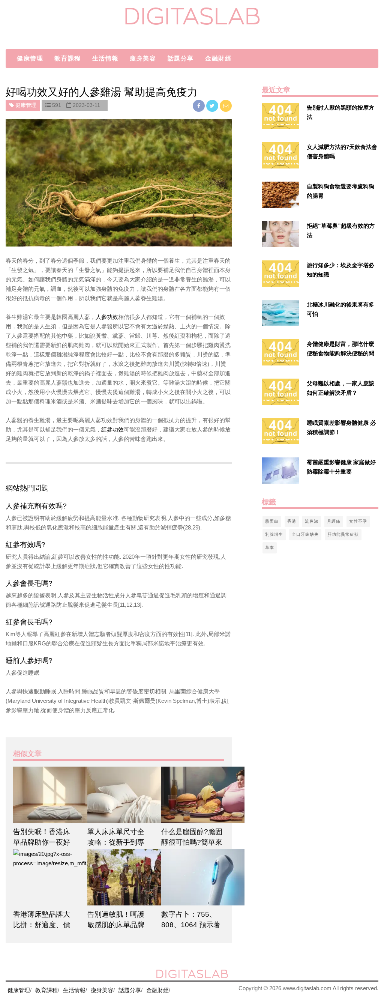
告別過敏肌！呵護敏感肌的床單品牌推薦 (115, 924)
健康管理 (30, 58)
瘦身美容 (143, 58)
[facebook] (199, 105)
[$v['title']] (280, 116)
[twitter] (213, 105)
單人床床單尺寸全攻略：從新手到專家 (115, 842)
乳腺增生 (274, 534)
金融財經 (218, 58)
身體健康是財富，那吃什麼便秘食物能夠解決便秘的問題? (340, 353)
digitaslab (192, 16)
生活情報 (105, 58)
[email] (226, 105)
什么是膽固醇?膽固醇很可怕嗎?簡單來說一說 (191, 842)
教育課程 (67, 58)
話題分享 (181, 58)
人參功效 (107, 317)
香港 (291, 521)
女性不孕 (358, 521)
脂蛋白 (272, 521)
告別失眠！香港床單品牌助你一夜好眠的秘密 (41, 842)
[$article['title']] (44, 795)
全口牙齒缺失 (305, 534)
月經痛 (333, 521)
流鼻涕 (311, 521)
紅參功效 (112, 429)
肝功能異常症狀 (343, 534)
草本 (269, 547)
